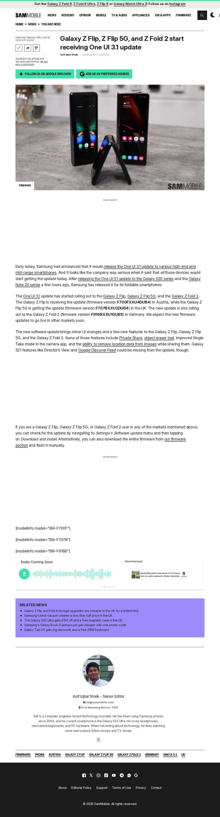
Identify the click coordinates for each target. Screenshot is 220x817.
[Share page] (27, 47)
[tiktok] (106, 775)
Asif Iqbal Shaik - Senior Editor (98, 696)
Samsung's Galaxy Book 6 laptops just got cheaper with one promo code (75, 625)
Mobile (101, 15)
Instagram (177, 4)
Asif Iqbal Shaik (69, 54)
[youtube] (114, 775)
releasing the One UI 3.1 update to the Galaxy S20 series (126, 278)
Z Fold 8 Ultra (84, 4)
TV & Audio (119, 15)
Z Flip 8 (102, 4)
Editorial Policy (81, 787)
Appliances (141, 15)
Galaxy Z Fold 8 (59, 4)
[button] (202, 15)
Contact (156, 787)
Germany (152, 755)
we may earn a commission (31, 63)
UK (183, 755)
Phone (39, 755)
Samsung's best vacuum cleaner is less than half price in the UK (68, 615)
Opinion (85, 15)
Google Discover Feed (97, 350)
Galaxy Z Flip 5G (141, 296)
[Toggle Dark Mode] (211, 15)
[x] (91, 775)
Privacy (141, 787)
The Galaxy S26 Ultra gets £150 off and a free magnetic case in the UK (73, 620)
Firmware (183, 15)
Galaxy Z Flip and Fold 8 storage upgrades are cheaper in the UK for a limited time (81, 611)
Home (19, 24)
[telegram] (121, 775)
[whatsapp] (129, 775)
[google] (136, 775)
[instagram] (98, 775)
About (62, 787)
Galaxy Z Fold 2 (185, 296)
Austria (55, 755)
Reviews (67, 15)
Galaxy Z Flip (114, 296)
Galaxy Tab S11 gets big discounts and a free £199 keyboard (66, 630)
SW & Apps (163, 15)
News (52, 15)
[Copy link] (18, 47)
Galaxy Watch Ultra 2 (130, 4)
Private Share (130, 338)
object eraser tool (159, 338)
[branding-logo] (28, 15)
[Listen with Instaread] (36, 47)
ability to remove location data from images (119, 344)
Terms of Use (121, 787)
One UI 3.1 (31, 296)
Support (101, 787)
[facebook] (84, 775)
